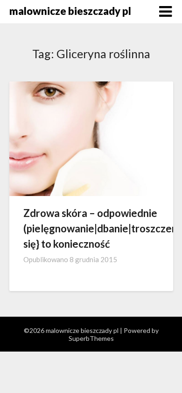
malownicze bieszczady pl (70, 11)
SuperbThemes (91, 338)
